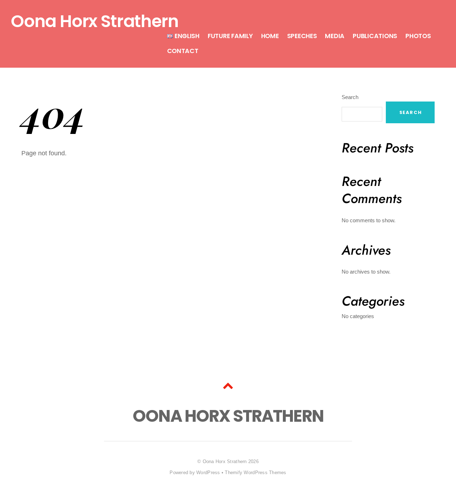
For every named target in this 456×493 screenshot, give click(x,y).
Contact (182, 51)
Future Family (230, 36)
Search (350, 97)
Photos (418, 36)
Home (270, 36)
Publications (375, 36)
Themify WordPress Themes (255, 472)
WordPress (208, 472)
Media (334, 36)
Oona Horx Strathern (225, 461)
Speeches (302, 36)
